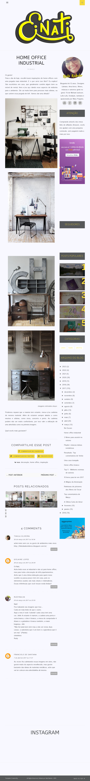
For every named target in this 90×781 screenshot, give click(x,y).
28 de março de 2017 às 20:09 (24, 563)
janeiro (67, 509)
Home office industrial (72, 433)
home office (34, 462)
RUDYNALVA (19, 597)
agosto (67, 406)
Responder (54, 549)
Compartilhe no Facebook (32, 451)
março (67, 424)
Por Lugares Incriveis (70, 322)
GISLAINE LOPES (21, 559)
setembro (68, 403)
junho (66, 414)
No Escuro (68, 428)
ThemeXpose (22, 778)
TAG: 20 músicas (68, 308)
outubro (67, 399)
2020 (64, 377)
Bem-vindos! (66, 266)
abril (66, 421)
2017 (64, 388)
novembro (68, 395)
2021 (64, 374)
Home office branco (47, 504)
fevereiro (68, 505)
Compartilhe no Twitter (24, 456)
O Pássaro (65, 294)
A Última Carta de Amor (73, 502)
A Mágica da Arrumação (73, 482)
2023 (64, 366)
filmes (70, 348)
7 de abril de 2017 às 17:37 (23, 658)
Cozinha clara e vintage (14, 504)
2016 (64, 513)
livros (63, 348)
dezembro (68, 392)
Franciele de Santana (25, 654)
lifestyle (79, 348)
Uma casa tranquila (29, 504)
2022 (64, 370)
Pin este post (46, 456)
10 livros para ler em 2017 (74, 477)
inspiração (44, 462)
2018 (64, 385)
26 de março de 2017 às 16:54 (24, 539)
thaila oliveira (22, 536)
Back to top (78, 778)
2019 (64, 381)
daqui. (54, 406)
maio (66, 417)
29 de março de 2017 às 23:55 (24, 600)
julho (66, 410)
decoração (25, 462)
